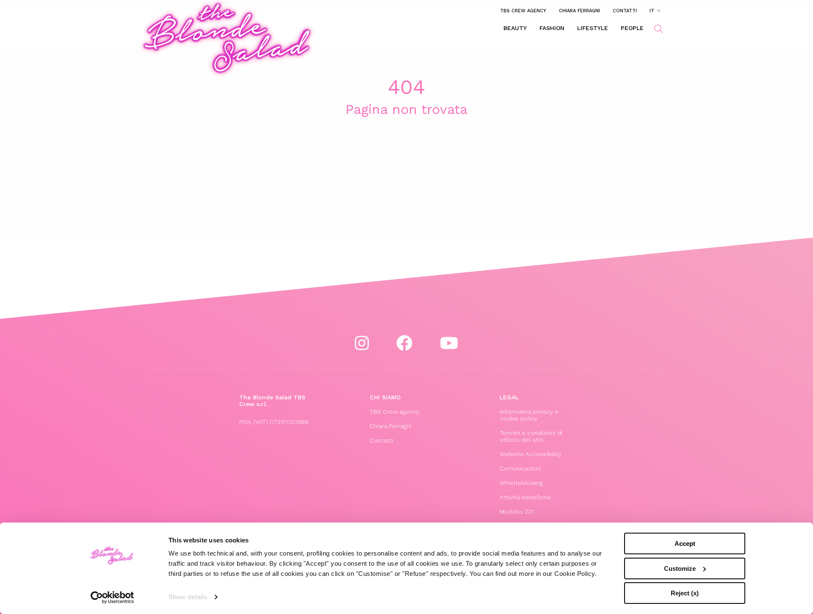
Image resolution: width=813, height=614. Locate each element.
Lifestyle (592, 28)
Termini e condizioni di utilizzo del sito (531, 436)
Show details (188, 596)
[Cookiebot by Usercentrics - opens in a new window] (112, 597)
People (632, 28)
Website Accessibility (530, 454)
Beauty (515, 28)
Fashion (551, 28)
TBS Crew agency (523, 10)
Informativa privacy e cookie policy (529, 415)
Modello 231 (517, 511)
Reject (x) (685, 593)
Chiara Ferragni (579, 10)
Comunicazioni (520, 468)
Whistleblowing (521, 482)
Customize (680, 568)
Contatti (625, 10)
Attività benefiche (525, 497)
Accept (685, 543)
